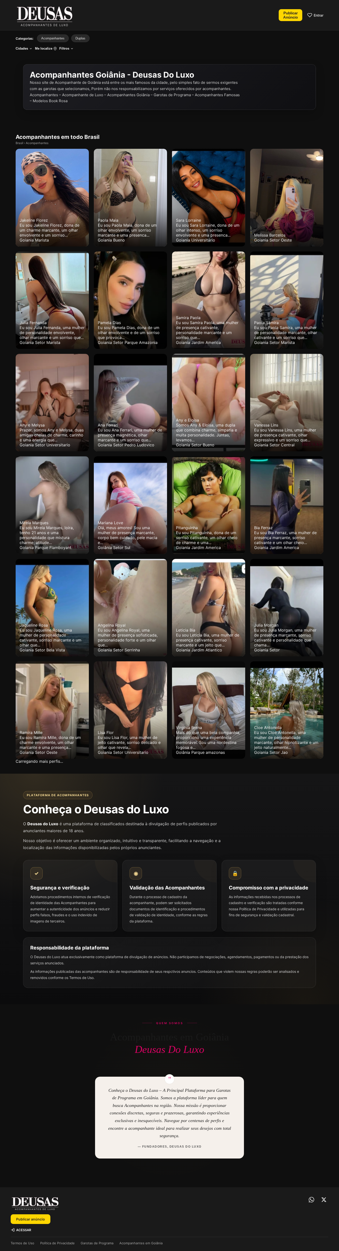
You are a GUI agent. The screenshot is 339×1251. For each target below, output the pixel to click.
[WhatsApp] (311, 1199)
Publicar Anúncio (290, 15)
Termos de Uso (22, 1243)
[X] (323, 1199)
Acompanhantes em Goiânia (141, 1243)
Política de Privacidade (57, 1243)
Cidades (22, 48)
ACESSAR (23, 1230)
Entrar (318, 15)
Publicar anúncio (30, 1219)
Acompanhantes (53, 38)
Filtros (64, 48)
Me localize (43, 48)
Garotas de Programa (97, 1243)
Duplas (80, 38)
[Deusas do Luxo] (44, 15)
